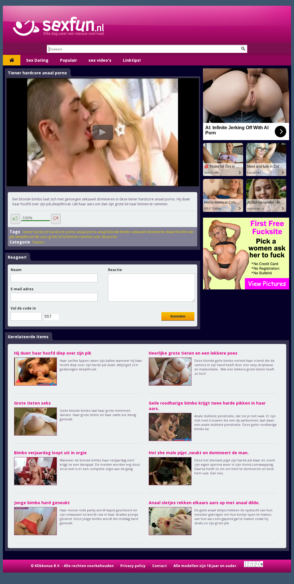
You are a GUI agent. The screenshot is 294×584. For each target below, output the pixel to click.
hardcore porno (62, 231)
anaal (102, 231)
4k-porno (109, 236)
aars (97, 236)
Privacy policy (133, 565)
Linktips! (132, 60)
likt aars (41, 236)
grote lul (55, 236)
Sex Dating (37, 60)
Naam (16, 269)
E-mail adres (22, 289)
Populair (68, 60)
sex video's (99, 60)
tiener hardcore (36, 231)
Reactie (115, 269)
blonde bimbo (119, 231)
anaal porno (87, 231)
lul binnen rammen (78, 236)
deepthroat (24, 236)
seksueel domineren (148, 231)
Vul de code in (23, 308)
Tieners (38, 242)
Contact (159, 565)
